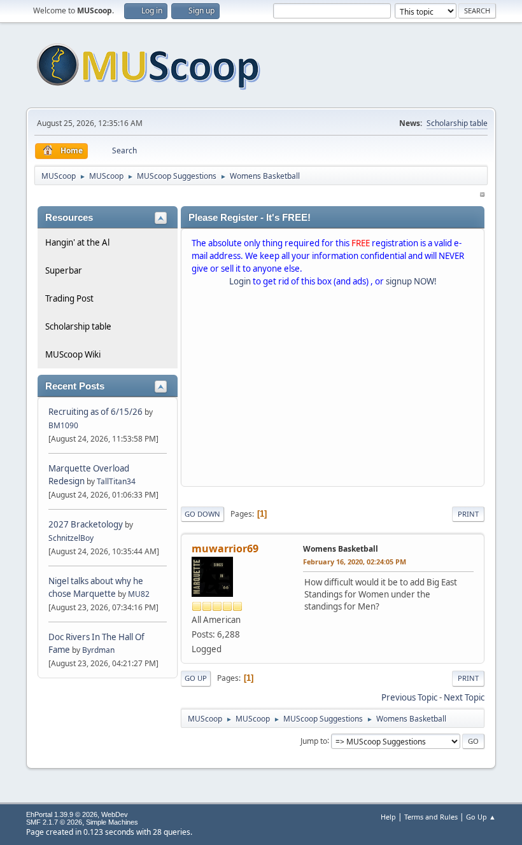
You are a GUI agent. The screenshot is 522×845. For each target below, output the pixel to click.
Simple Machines (112, 822)
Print (468, 514)
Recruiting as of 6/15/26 (95, 411)
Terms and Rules (431, 816)
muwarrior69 (225, 548)
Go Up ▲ (481, 816)
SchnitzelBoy (71, 538)
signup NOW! (411, 281)
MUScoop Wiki (73, 354)
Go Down (202, 514)
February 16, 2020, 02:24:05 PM (354, 561)
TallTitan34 (116, 481)
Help (388, 816)
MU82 (139, 594)
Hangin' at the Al (77, 242)
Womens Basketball (340, 548)
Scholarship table (457, 123)
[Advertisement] (333, 389)
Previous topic (409, 697)
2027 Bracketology (86, 524)
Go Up (196, 678)
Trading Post (69, 298)
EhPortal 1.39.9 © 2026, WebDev (77, 814)
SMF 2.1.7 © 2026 (54, 822)
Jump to (313, 740)
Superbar (63, 270)
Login (240, 281)
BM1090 (63, 425)
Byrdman (98, 650)
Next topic (464, 697)
